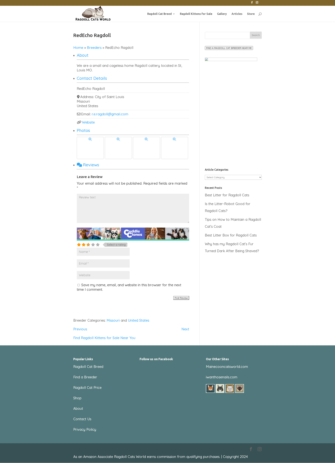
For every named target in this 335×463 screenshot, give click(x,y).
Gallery (222, 14)
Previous (80, 329)
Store (251, 14)
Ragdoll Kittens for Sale (196, 14)
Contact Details (92, 78)
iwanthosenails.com (221, 377)
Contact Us (82, 419)
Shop (77, 398)
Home (78, 47)
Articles (237, 14)
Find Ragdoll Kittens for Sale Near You (104, 338)
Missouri (113, 320)
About (82, 55)
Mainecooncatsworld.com (227, 366)
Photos (83, 130)
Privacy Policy (84, 429)
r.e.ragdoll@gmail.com (110, 114)
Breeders (94, 47)
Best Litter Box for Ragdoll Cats (231, 235)
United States (138, 320)
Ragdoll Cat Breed (159, 14)
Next (185, 329)
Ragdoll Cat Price (87, 387)
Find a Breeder (85, 377)
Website (88, 122)
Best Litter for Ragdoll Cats (227, 195)
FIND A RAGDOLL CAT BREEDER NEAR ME (229, 48)
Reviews (91, 164)
